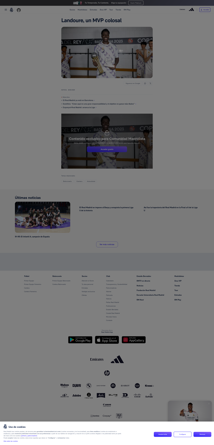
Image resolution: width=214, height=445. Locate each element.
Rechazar (202, 434)
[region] (107, 433)
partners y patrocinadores (29, 436)
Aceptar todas (162, 434)
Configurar (182, 434)
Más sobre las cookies (11, 441)
